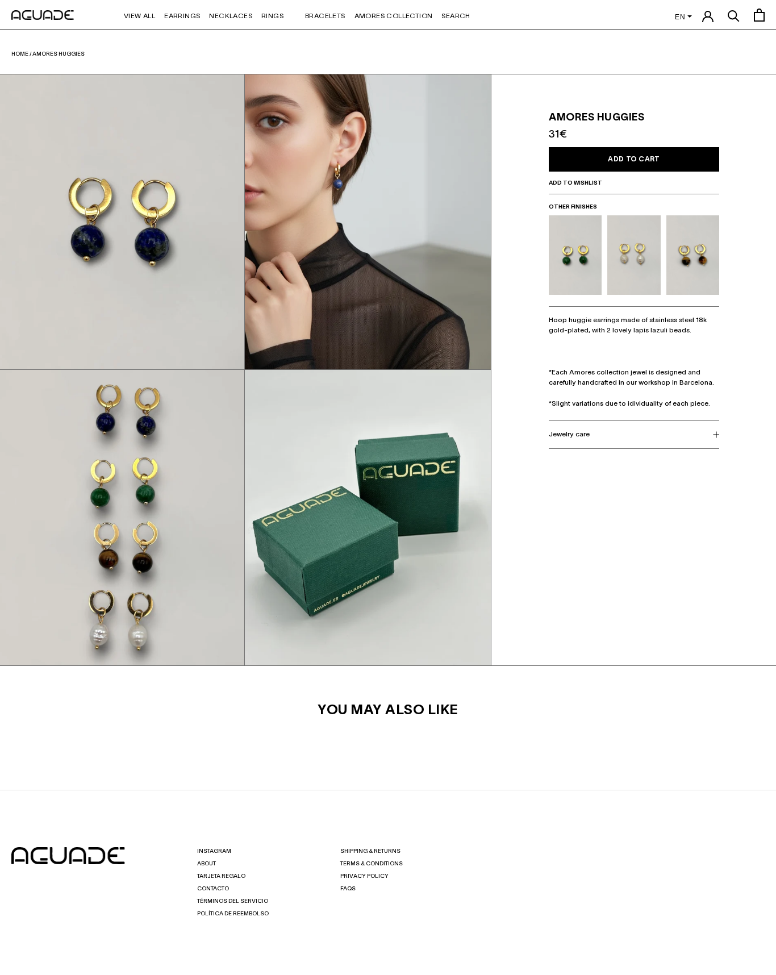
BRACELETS (325, 16)
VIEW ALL (139, 16)
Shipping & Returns (370, 851)
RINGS (272, 16)
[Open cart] (759, 15)
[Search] (734, 15)
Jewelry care (569, 434)
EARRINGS (182, 16)
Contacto (213, 888)
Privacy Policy (364, 876)
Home (19, 54)
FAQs (348, 888)
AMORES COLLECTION (393, 16)
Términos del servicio (232, 901)
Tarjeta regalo (221, 876)
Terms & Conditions (371, 863)
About (206, 863)
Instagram (214, 851)
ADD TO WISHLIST (576, 183)
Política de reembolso (233, 913)
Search (455, 16)
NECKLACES (230, 16)
